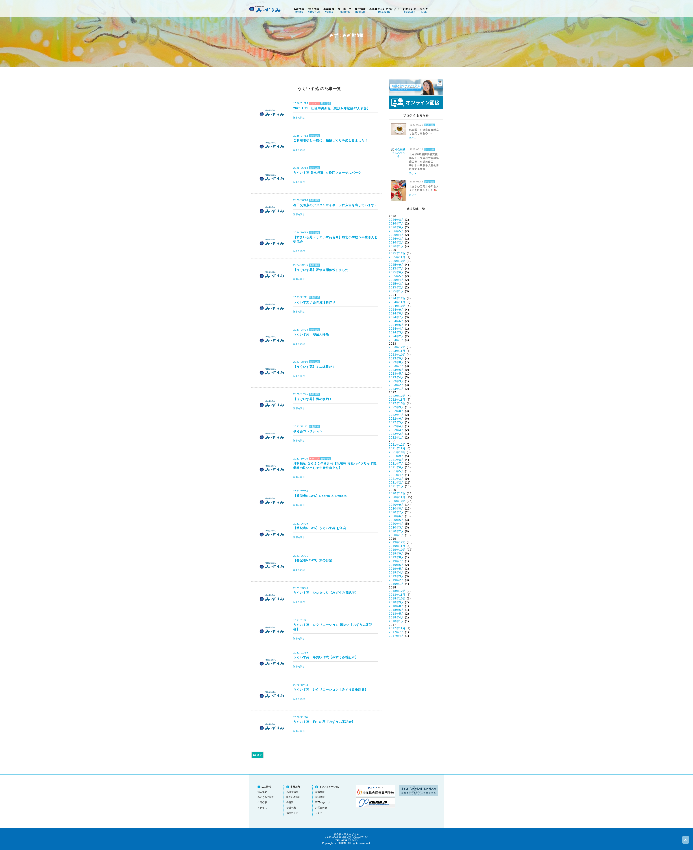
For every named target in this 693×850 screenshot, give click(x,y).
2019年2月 (396, 580)
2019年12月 (397, 542)
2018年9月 (396, 602)
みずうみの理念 (266, 797)
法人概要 (262, 792)
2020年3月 (396, 527)
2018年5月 (396, 613)
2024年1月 (396, 340)
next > (257, 754)
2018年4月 (396, 617)
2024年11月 (397, 302)
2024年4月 (396, 328)
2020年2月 (396, 531)
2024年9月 (396, 309)
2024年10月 (397, 305)
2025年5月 (396, 276)
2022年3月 (396, 430)
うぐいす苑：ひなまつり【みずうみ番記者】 (325, 592)
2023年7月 (396, 366)
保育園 (289, 802)
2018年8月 (396, 606)
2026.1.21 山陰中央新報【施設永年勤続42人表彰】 (331, 108)
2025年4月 (396, 279)
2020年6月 (396, 516)
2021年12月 (397, 444)
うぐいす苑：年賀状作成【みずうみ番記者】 (325, 657)
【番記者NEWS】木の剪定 (312, 560)
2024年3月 (396, 332)
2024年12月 (397, 298)
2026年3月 (396, 238)
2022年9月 (396, 407)
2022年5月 (396, 422)
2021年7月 (396, 463)
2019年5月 (396, 568)
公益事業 (291, 807)
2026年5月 (396, 231)
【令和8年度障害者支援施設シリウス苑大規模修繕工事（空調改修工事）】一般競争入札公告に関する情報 (424, 161)
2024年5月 (396, 324)
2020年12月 (397, 493)
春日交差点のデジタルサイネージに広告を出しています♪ (334, 205)
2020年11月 (397, 497)
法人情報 (314, 10)
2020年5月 (396, 519)
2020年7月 (396, 512)
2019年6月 (396, 564)
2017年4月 (396, 635)
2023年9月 (396, 358)
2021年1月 (396, 486)
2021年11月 (397, 448)
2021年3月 (396, 478)
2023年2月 (396, 385)
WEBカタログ (322, 802)
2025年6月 (396, 272)
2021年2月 (396, 482)
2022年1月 (396, 437)
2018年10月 (397, 598)
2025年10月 (397, 260)
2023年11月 (397, 350)
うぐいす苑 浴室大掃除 (311, 334)
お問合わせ (409, 10)
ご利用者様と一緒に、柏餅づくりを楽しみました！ (330, 140)
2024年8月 (396, 313)
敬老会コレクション (307, 431)
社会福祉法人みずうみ (265, 9)
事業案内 (328, 10)
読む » (412, 138)
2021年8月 (396, 459)
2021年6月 (396, 467)
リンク (424, 10)
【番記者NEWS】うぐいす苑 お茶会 (319, 528)
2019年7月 (396, 561)
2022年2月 (396, 433)
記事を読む (299, 118)
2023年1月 (396, 388)
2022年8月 (396, 411)
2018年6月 (396, 609)
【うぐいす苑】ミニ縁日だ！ (314, 366)
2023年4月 (396, 377)
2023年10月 (397, 354)
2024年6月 (396, 321)
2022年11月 (397, 399)
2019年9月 (396, 553)
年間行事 (262, 802)
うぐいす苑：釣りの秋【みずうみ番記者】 (324, 722)
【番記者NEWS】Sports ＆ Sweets (320, 496)
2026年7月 (396, 223)
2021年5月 (396, 471)
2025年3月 (396, 283)
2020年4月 (396, 523)
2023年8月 (396, 362)
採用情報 (360, 10)
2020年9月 (396, 504)
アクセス (262, 807)
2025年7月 (396, 268)
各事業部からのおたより (384, 10)
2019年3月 (396, 576)
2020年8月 (396, 508)
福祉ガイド (292, 813)
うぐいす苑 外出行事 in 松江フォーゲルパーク (327, 172)
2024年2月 (396, 336)
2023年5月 (396, 373)
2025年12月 (397, 253)
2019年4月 (396, 572)
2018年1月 (396, 621)
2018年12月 (397, 590)
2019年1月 (396, 583)
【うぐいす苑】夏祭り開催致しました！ (322, 270)
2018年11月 (397, 594)
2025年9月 (396, 264)
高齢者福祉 (292, 792)
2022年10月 (397, 403)
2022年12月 (397, 395)
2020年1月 (396, 535)
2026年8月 (396, 219)
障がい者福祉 (293, 797)
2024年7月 (396, 317)
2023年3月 (396, 381)
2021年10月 (397, 452)
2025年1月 (396, 291)
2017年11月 (397, 628)
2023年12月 (397, 347)
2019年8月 (396, 557)
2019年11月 (397, 545)
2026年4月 (396, 234)
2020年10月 (397, 500)
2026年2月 (396, 242)
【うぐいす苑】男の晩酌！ (312, 399)
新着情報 (298, 10)
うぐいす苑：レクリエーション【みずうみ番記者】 (330, 689)
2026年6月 (396, 227)
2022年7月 (396, 414)
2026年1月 (396, 246)
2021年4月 (396, 474)
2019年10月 (397, 549)
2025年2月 (396, 287)
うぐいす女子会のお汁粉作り (314, 302)
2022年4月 (396, 426)
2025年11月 (397, 257)
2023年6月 (396, 369)
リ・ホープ (344, 10)
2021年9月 (396, 456)
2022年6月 (396, 418)
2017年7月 (396, 632)
